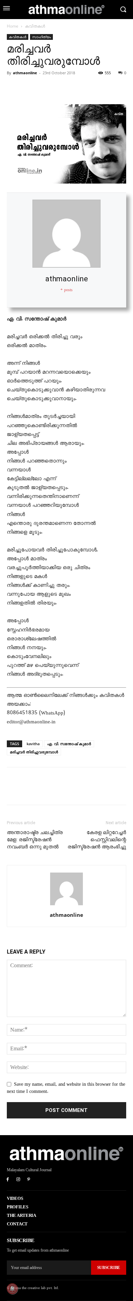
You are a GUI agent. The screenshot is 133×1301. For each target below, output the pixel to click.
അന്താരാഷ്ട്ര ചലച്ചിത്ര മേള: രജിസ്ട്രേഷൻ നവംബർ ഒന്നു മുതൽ (35, 839)
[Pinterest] (45, 88)
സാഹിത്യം (41, 36)
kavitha (33, 743)
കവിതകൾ (35, 26)
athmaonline (25, 72)
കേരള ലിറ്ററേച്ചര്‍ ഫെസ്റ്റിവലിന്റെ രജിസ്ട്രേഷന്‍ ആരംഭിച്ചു (97, 839)
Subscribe (108, 1267)
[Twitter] (29, 88)
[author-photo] (66, 905)
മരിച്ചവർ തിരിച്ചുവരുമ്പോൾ (34, 751)
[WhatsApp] (61, 88)
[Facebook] (13, 88)
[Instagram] (18, 1180)
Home (12, 26)
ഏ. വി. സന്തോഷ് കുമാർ (69, 743)
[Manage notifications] (12, 1288)
